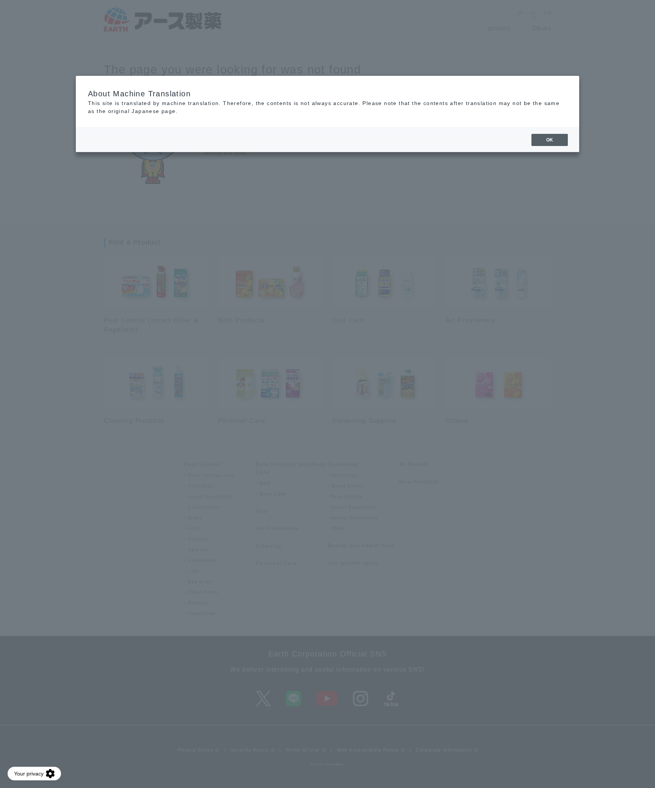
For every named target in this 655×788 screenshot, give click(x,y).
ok (549, 140)
